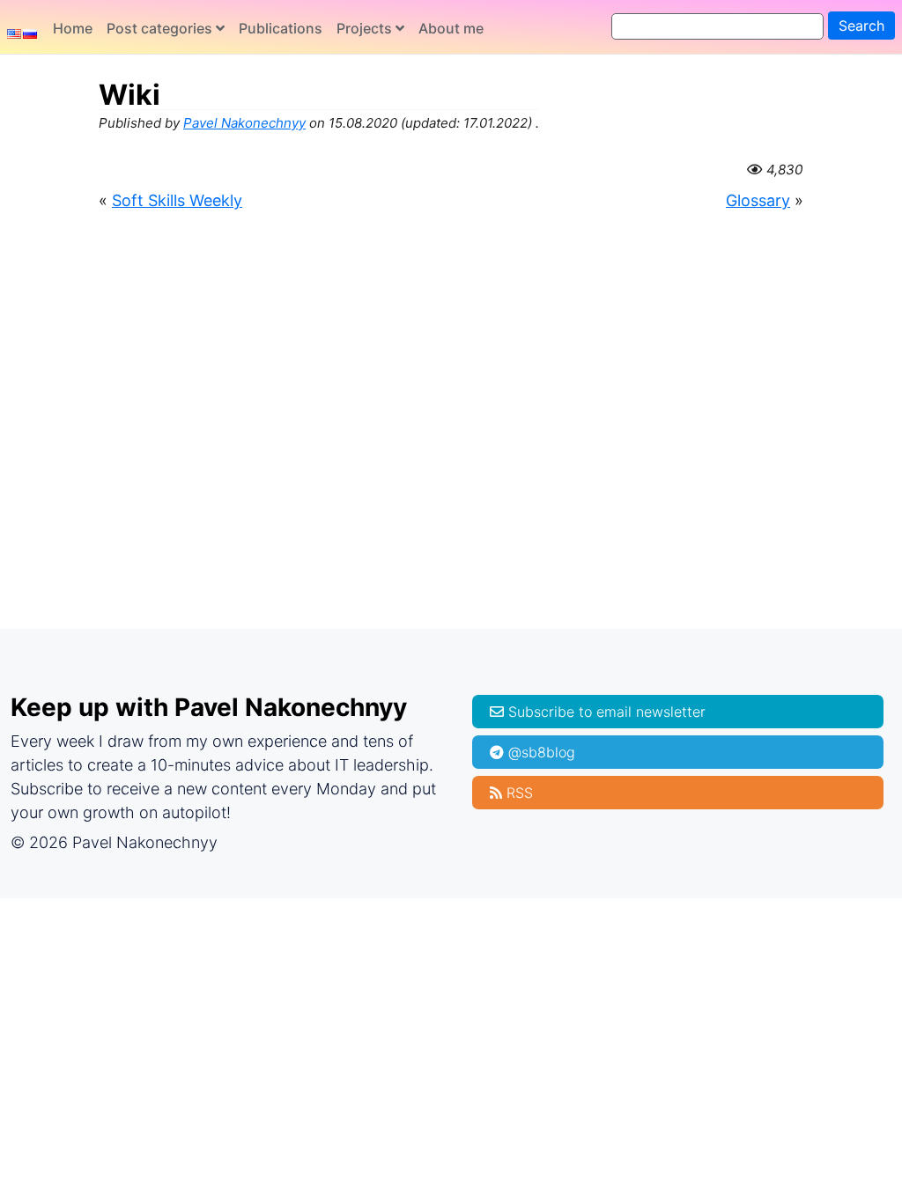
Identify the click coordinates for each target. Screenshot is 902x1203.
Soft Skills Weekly (177, 200)
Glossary (758, 200)
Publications (280, 28)
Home (72, 28)
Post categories (159, 28)
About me (451, 28)
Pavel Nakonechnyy (244, 122)
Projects (364, 28)
